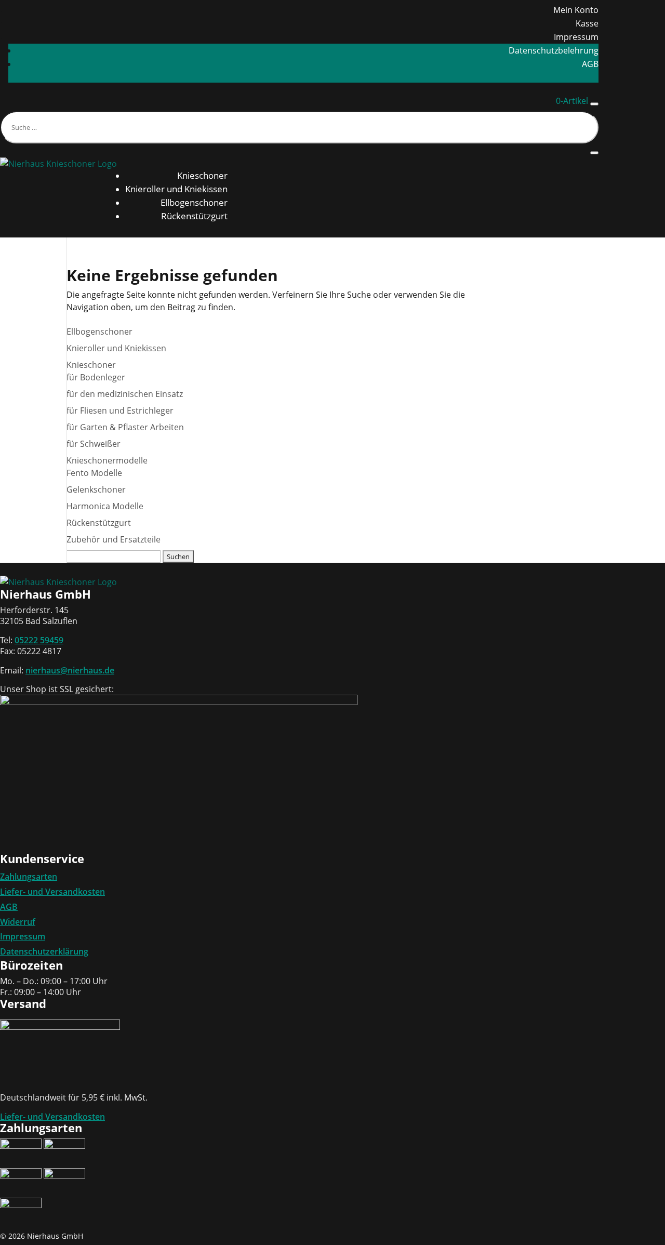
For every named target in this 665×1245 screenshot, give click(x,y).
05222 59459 (39, 640)
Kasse (587, 23)
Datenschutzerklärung (44, 951)
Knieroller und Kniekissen (176, 189)
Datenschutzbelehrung (553, 50)
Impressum (576, 37)
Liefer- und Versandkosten (52, 891)
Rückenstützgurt (194, 216)
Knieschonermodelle (107, 460)
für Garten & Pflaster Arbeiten (125, 427)
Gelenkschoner (96, 489)
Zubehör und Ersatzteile (113, 539)
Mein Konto (575, 10)
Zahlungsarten (28, 876)
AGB (590, 64)
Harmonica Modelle (104, 506)
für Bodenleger (95, 377)
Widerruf (17, 922)
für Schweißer (93, 443)
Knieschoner (202, 175)
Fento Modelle (94, 473)
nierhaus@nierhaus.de (69, 670)
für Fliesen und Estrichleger (120, 410)
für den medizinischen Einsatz (124, 394)
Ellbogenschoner (194, 202)
